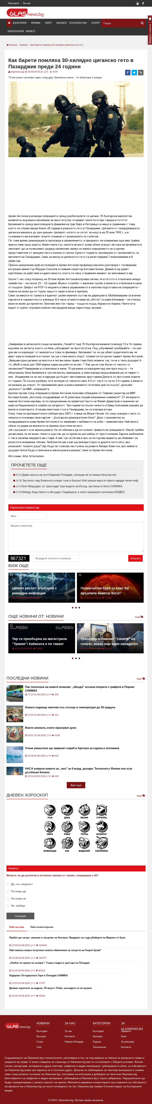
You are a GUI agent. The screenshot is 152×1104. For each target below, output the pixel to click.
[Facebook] (143, 3)
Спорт (95, 22)
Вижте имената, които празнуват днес (50, 727)
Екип (123, 1036)
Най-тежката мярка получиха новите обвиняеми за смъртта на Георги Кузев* (55, 950)
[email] (141, 72)
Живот (30, 31)
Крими (35, 22)
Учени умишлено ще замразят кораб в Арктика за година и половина (72, 748)
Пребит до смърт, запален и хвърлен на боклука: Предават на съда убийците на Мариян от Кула (67, 937)
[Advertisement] (76, 184)
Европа (97, 1041)
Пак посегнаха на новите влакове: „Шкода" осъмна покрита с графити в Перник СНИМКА (79, 688)
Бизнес (62, 22)
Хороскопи (15, 31)
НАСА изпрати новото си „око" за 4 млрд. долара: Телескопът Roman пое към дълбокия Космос (78, 770)
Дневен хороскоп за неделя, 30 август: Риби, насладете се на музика (50, 988)
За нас (27, 3)
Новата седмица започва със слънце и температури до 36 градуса (70, 707)
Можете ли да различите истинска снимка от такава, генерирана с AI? (52, 875)
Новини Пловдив (74, 1041)
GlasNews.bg (17, 72)
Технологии (78, 22)
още (138, 616)
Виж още (76, 785)
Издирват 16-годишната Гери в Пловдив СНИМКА (38, 975)
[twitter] (134, 72)
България (20, 22)
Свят (48, 22)
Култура (41, 1036)
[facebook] (128, 72)
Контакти (13, 3)
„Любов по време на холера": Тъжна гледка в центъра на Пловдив (49, 962)
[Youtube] (137, 3)
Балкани (97, 1036)
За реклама (127, 1041)
